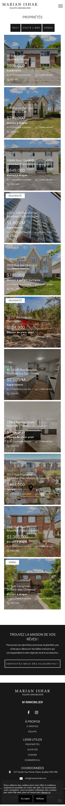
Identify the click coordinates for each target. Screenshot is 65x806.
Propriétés (32, 744)
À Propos (32, 726)
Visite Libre (31, 27)
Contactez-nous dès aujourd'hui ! (32, 663)
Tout (15, 27)
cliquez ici (45, 792)
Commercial (32, 760)
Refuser (40, 798)
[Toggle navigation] (60, 6)
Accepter (25, 798)
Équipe (32, 731)
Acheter (32, 749)
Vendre (32, 754)
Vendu (48, 27)
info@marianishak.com (35, 778)
